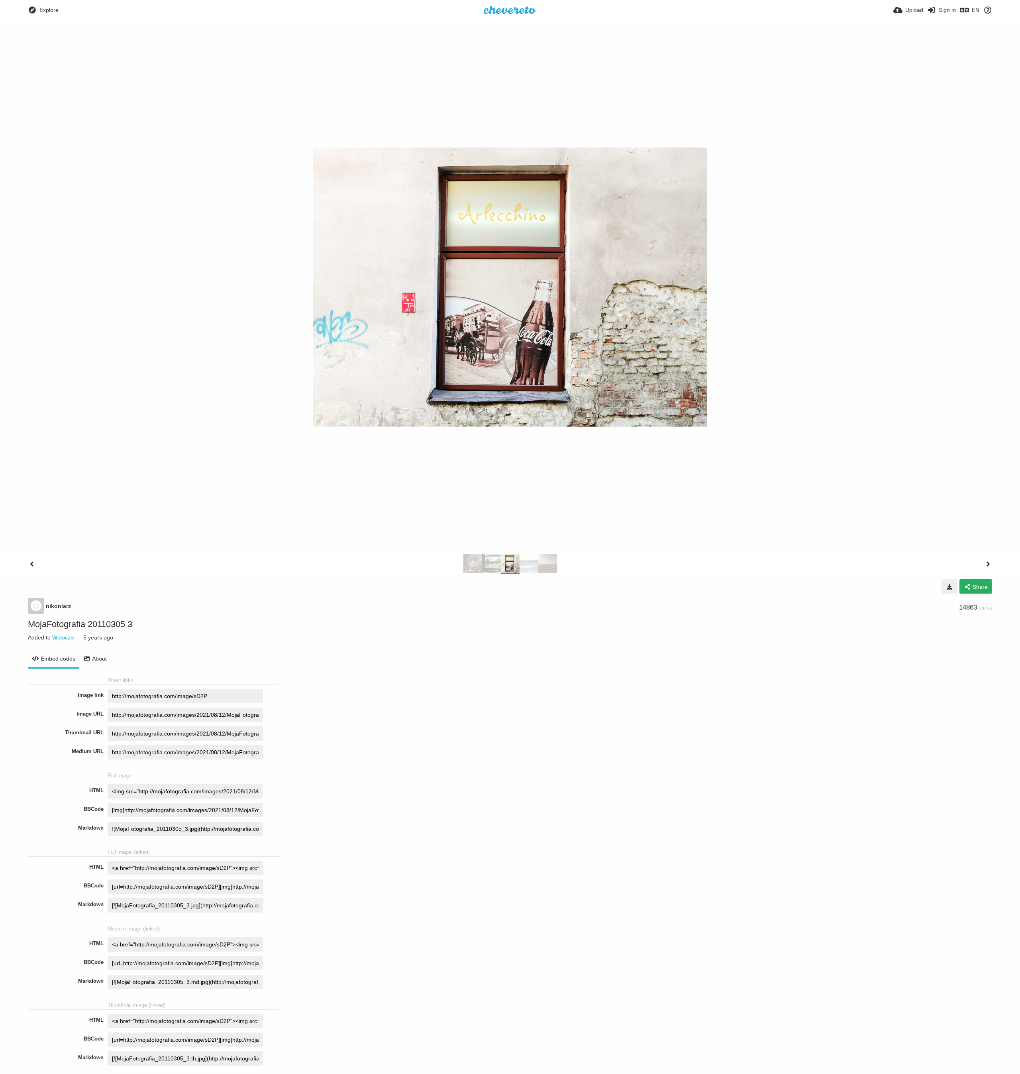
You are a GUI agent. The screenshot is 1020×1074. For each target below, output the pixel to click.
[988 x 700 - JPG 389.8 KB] (949, 586)
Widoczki (63, 637)
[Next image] (988, 564)
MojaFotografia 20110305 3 (80, 624)
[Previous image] (32, 564)
